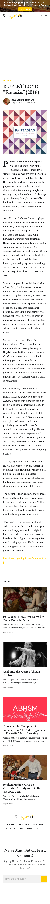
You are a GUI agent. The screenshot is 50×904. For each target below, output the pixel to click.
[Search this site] (41, 16)
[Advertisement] (25, 47)
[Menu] (46, 16)
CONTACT (38, 824)
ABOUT (10, 824)
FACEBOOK (10, 828)
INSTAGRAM (26, 828)
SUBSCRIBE (23, 824)
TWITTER (40, 828)
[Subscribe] (44, 879)
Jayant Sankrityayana (22, 100)
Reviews (7, 80)
